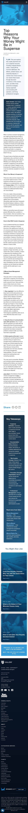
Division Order (10, 185)
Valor (6, 54)
